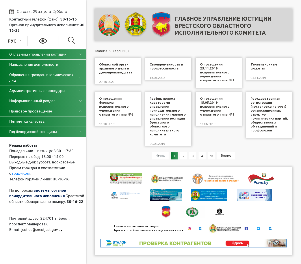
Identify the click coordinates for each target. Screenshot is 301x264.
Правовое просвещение (30, 111)
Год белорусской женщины (33, 131)
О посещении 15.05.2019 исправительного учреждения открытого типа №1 (217, 106)
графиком (21, 173)
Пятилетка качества (27, 121)
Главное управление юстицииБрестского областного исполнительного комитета (223, 26)
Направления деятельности (33, 64)
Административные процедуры (37, 90)
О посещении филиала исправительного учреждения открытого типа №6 (116, 106)
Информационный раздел (32, 101)
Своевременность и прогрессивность (166, 66)
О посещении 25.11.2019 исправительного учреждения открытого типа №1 (217, 72)
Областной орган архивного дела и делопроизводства (115, 68)
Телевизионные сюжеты (264, 66)
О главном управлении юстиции (38, 54)
